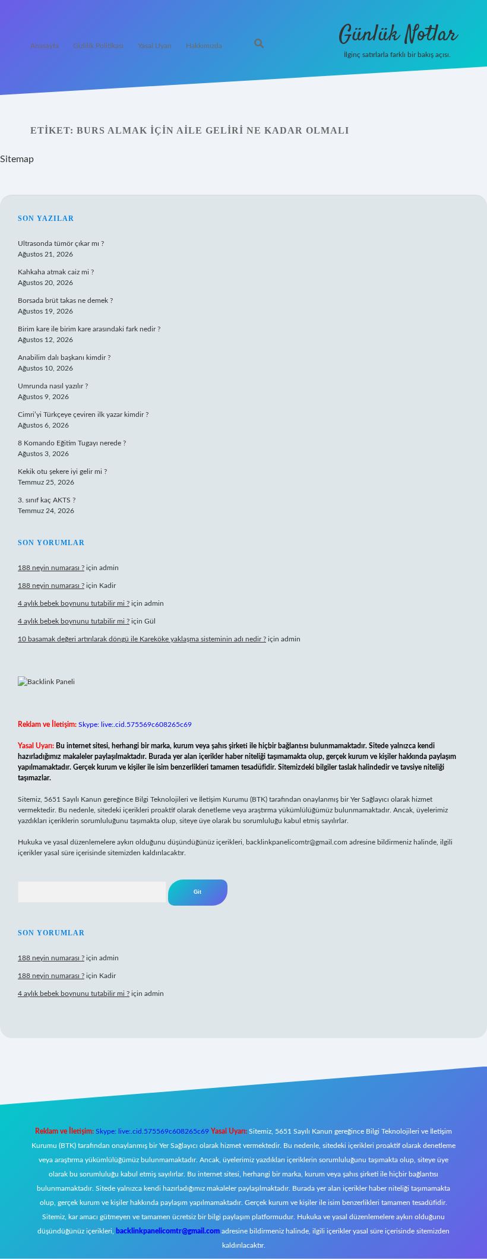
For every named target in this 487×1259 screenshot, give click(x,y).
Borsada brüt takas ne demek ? (65, 300)
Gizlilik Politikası (98, 45)
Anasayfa (44, 45)
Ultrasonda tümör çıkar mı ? (61, 243)
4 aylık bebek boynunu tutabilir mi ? (73, 603)
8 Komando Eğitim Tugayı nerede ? (72, 443)
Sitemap (17, 159)
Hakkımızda (204, 45)
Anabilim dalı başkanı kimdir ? (64, 357)
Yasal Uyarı (155, 45)
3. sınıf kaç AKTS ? (46, 500)
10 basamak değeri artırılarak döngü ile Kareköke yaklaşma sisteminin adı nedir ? (142, 639)
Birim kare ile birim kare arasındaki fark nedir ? (89, 329)
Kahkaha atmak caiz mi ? (56, 272)
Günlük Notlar (398, 34)
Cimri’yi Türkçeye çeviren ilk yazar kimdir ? (83, 414)
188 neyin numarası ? (51, 567)
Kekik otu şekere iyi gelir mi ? (62, 471)
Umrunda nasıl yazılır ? (53, 386)
